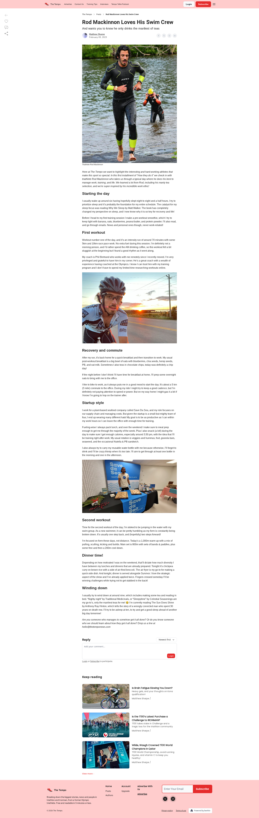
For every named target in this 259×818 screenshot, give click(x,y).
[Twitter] (165, 799)
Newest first (165, 639)
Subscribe (203, 4)
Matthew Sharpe (97, 34)
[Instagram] (173, 799)
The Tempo (87, 14)
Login (189, 4)
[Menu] (214, 3)
